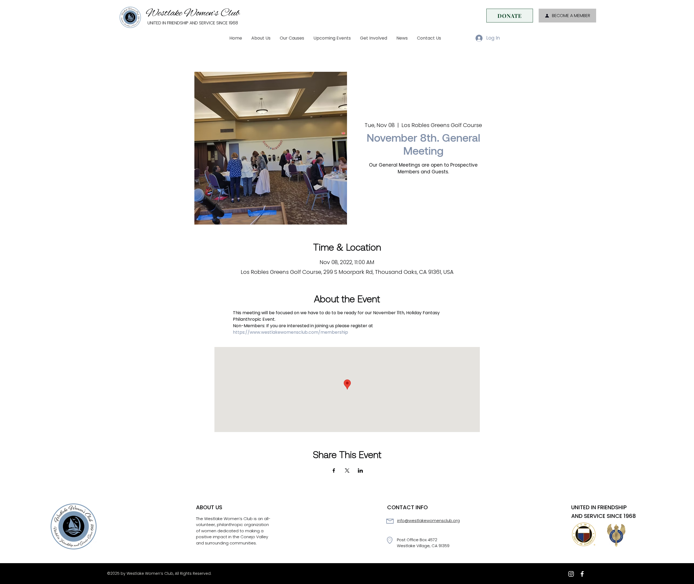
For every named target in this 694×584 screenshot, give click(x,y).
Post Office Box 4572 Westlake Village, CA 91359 (423, 543)
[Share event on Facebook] (333, 470)
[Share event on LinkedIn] (360, 470)
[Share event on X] (347, 470)
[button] (261, 38)
